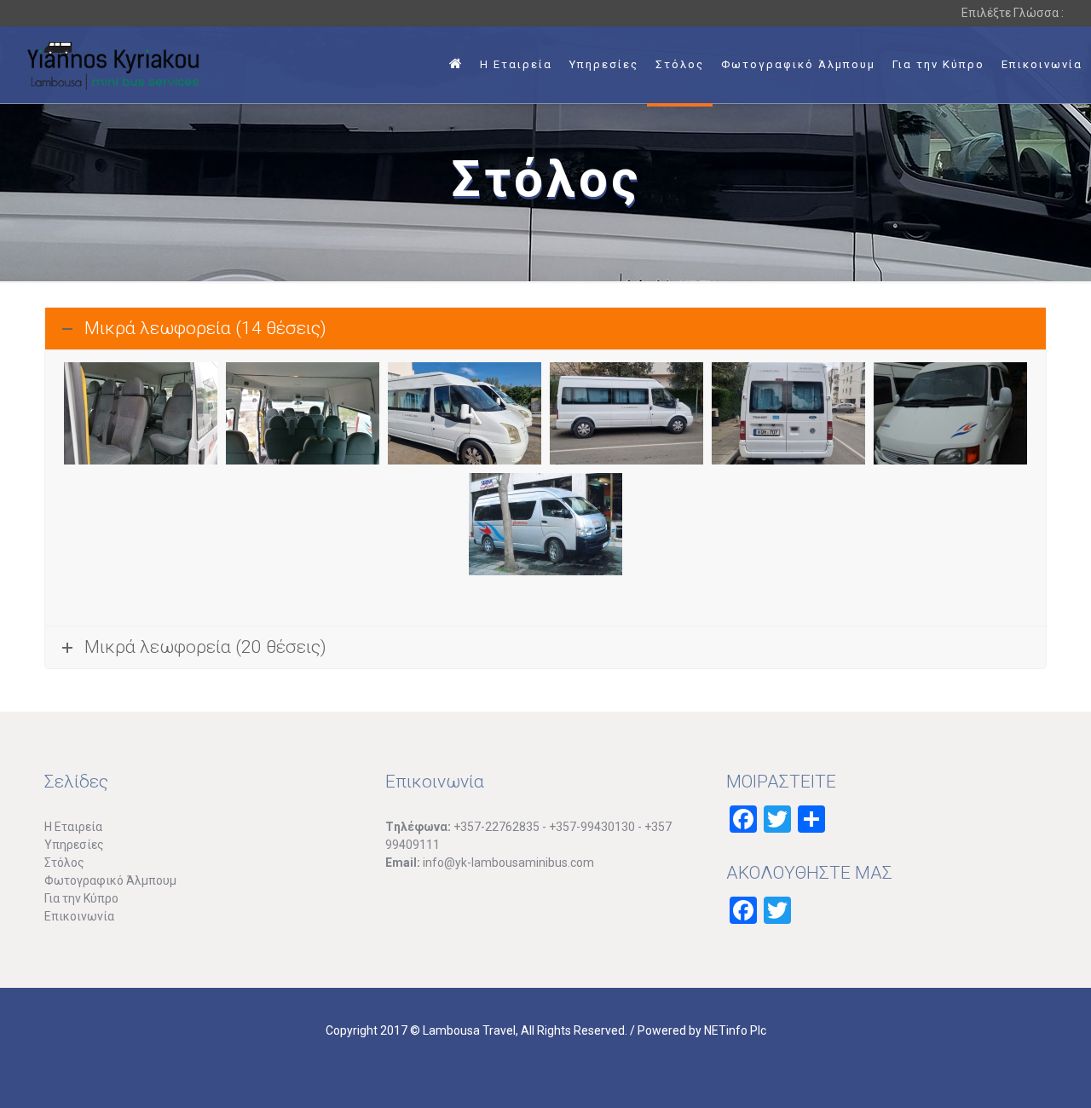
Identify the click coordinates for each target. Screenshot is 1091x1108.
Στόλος (64, 862)
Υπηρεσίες (74, 844)
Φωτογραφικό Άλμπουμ (110, 880)
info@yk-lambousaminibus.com (508, 862)
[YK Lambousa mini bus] (113, 64)
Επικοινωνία (79, 916)
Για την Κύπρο (81, 898)
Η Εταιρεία (73, 827)
